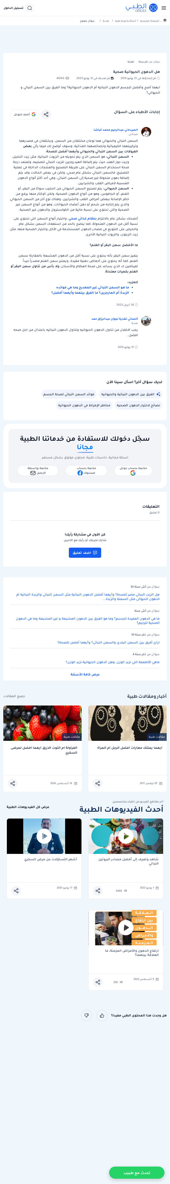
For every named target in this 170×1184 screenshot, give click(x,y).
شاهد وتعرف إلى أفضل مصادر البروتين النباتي (128, 861)
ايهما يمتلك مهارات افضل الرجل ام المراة (129, 747)
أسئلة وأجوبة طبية (125, 21)
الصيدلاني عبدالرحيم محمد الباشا (116, 129)
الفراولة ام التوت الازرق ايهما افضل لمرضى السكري (44, 750)
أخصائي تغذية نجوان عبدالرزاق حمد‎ (114, 318)
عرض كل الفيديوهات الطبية (28, 807)
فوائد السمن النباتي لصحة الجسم (68, 394)
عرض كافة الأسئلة (85, 674)
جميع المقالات (14, 696)
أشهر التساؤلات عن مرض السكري (50, 859)
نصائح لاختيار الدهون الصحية (138, 405)
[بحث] (29, 8)
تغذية (106, 21)
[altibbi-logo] (141, 8)
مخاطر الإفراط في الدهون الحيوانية (84, 405)
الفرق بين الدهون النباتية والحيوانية (127, 394)
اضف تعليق (82, 552)
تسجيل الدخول (13, 8)
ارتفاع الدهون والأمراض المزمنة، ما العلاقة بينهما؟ (132, 953)
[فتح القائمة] (162, 7)
